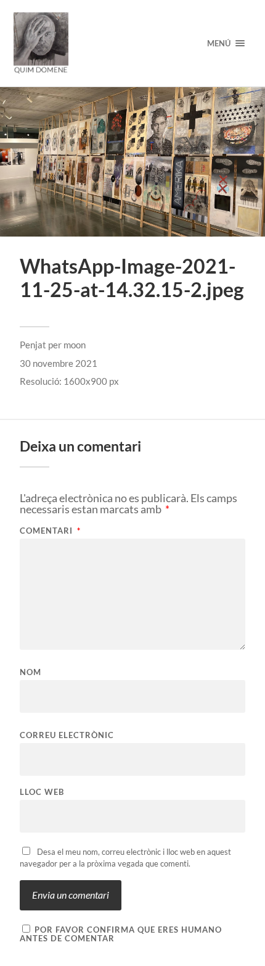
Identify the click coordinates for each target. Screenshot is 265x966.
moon (74, 344)
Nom (30, 672)
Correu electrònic (67, 735)
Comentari (50, 531)
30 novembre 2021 (58, 363)
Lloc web (42, 792)
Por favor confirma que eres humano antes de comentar (121, 934)
